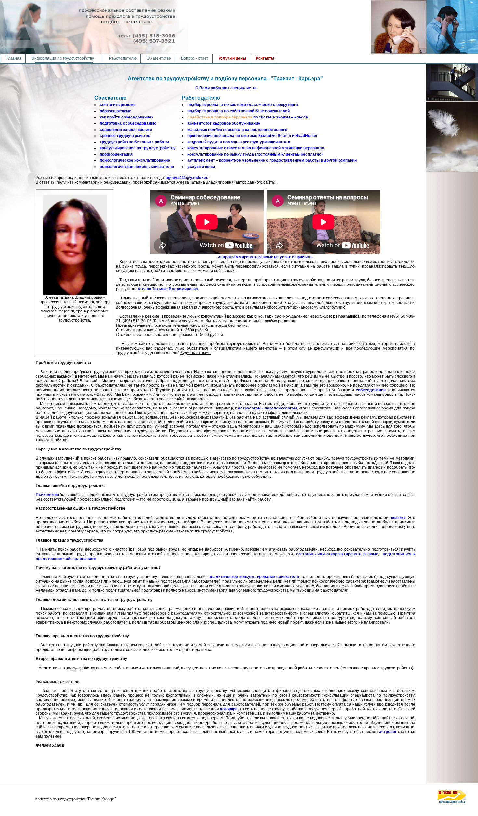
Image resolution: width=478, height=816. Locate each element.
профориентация (116, 154)
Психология (47, 494)
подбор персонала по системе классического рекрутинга (242, 105)
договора (229, 709)
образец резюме (115, 111)
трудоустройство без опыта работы (134, 142)
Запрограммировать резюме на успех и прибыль (265, 257)
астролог (388, 731)
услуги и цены (201, 166)
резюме (398, 517)
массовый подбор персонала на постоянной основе (237, 129)
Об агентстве (159, 58)
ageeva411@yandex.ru (187, 177)
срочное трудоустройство (125, 135)
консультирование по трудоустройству (138, 148)
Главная (13, 58)
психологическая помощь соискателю (137, 166)
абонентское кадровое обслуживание (223, 123)
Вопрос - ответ (194, 58)
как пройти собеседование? (126, 117)
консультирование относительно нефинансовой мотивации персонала (255, 148)
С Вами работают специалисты (225, 88)
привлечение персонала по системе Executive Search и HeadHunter (252, 135)
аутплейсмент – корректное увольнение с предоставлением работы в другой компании (272, 160)
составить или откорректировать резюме (337, 554)
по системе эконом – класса (247, 117)
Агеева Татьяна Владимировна (168, 289)
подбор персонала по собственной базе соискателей (238, 111)
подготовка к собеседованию (128, 123)
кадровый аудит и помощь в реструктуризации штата (238, 142)
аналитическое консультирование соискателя (254, 576)
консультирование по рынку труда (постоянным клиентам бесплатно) (255, 154)
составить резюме (118, 105)
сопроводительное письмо (126, 129)
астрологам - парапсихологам (267, 408)
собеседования (371, 390)
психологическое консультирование (135, 160)
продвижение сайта (452, 801)
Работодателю (123, 58)
